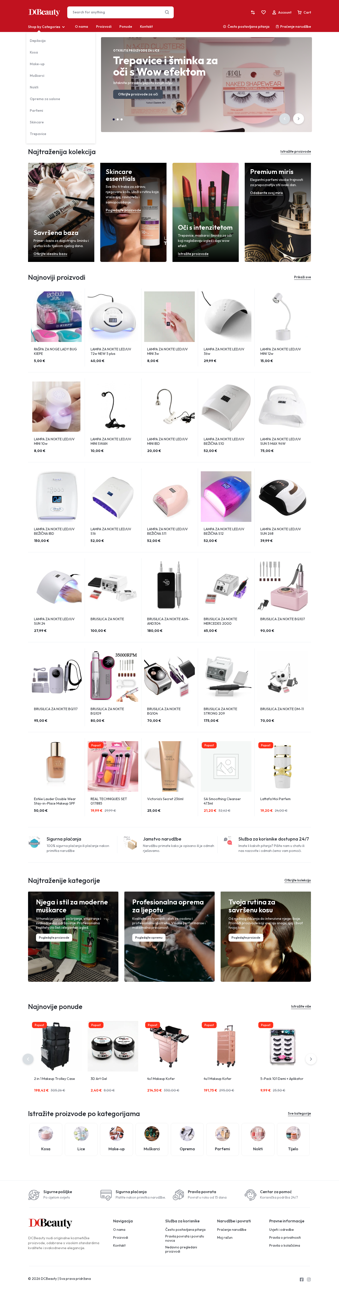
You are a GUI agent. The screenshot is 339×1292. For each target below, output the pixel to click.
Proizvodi (103, 26)
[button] (284, 118)
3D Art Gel (99, 1078)
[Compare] (252, 12)
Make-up (37, 64)
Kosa (34, 52)
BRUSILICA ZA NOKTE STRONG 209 (220, 711)
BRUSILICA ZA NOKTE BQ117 (56, 709)
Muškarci (37, 75)
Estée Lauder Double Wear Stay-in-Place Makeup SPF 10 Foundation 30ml (55, 803)
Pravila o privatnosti (285, 1238)
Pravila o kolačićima (284, 1245)
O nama (81, 26)
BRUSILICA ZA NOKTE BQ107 (282, 619)
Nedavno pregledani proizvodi (181, 1249)
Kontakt (146, 26)
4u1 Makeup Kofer (161, 1078)
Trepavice (38, 134)
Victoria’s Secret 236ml (165, 799)
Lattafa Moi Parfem (275, 799)
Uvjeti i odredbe (281, 1230)
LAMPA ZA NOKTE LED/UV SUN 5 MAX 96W (280, 441)
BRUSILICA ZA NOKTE (107, 619)
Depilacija (38, 40)
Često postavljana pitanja (249, 26)
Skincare (37, 122)
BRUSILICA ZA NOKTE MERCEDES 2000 (220, 621)
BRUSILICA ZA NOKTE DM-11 (282, 709)
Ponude (125, 26)
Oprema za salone (45, 99)
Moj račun (225, 1238)
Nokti (34, 87)
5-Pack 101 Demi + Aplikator (282, 1078)
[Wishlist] (263, 12)
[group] (56, 316)
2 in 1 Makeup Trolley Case (54, 1078)
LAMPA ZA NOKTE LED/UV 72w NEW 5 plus (111, 351)
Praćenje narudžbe (295, 26)
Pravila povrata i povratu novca (184, 1238)
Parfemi (36, 110)
